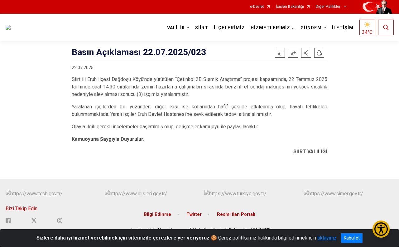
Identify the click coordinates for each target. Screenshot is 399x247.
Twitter (194, 214)
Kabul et (352, 237)
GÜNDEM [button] (311, 28)
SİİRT (201, 28)
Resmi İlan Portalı (236, 214)
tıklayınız (327, 238)
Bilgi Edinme (157, 214)
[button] (306, 53)
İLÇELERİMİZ (229, 28)
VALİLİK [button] (176, 28)
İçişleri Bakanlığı (290, 7)
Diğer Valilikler (328, 7)
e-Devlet (257, 7)
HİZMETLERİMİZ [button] (270, 28)
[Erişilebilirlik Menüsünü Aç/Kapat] (381, 229)
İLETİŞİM (342, 28)
